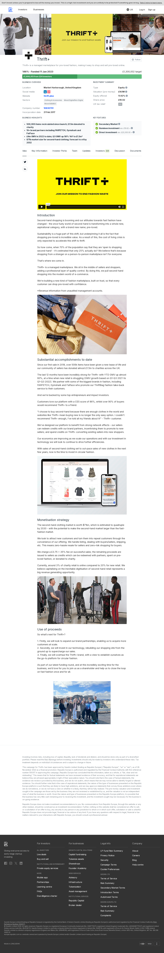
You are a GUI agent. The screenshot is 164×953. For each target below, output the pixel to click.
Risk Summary (107, 883)
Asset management (78, 891)
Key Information (39, 150)
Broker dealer (75, 905)
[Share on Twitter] (25, 161)
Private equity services (47, 868)
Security (104, 860)
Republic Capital (76, 900)
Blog (134, 860)
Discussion (120, 150)
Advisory (73, 877)
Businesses (38, 9)
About (135, 851)
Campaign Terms (108, 864)
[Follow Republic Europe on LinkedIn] (21, 863)
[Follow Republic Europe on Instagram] (10, 863)
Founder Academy (77, 868)
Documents (135, 150)
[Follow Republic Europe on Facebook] (5, 863)
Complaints (105, 915)
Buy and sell (43, 859)
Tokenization (75, 886)
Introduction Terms (109, 892)
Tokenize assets (76, 859)
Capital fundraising (77, 854)
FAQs (39, 891)
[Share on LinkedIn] (25, 168)
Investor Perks (59, 150)
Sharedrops (74, 863)
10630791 (48, 108)
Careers (136, 855)
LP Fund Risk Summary (111, 851)
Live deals (41, 854)
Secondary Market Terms (112, 887)
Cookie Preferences (109, 869)
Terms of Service (108, 878)
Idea (24, 150)
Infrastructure (75, 882)
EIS (120, 104)
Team (74, 150)
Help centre (138, 864)
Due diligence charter (47, 896)
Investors (22, 9)
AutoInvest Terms (108, 897)
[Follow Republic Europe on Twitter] (15, 863)
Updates (86, 150)
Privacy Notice (107, 855)
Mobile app (42, 877)
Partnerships (43, 882)
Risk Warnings (50, 760)
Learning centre (44, 886)
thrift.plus (49, 96)
